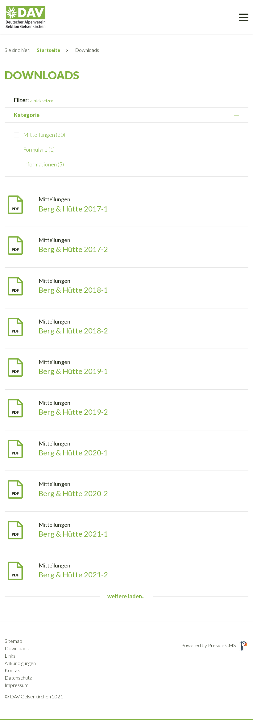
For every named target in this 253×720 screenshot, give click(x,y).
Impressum (16, 685)
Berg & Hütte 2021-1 (73, 533)
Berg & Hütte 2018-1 (73, 289)
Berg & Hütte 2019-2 (73, 411)
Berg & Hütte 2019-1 (73, 370)
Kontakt (13, 670)
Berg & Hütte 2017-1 (73, 208)
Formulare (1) (39, 149)
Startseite (48, 50)
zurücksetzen (41, 100)
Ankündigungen (20, 663)
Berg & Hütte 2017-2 (73, 249)
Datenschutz (18, 677)
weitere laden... (126, 596)
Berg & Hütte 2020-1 (73, 452)
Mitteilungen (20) (44, 134)
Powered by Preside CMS (208, 645)
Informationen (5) (43, 164)
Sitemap (13, 641)
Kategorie (26, 114)
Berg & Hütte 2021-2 (73, 574)
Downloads (17, 648)
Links (10, 656)
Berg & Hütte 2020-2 (73, 493)
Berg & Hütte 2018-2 (73, 330)
